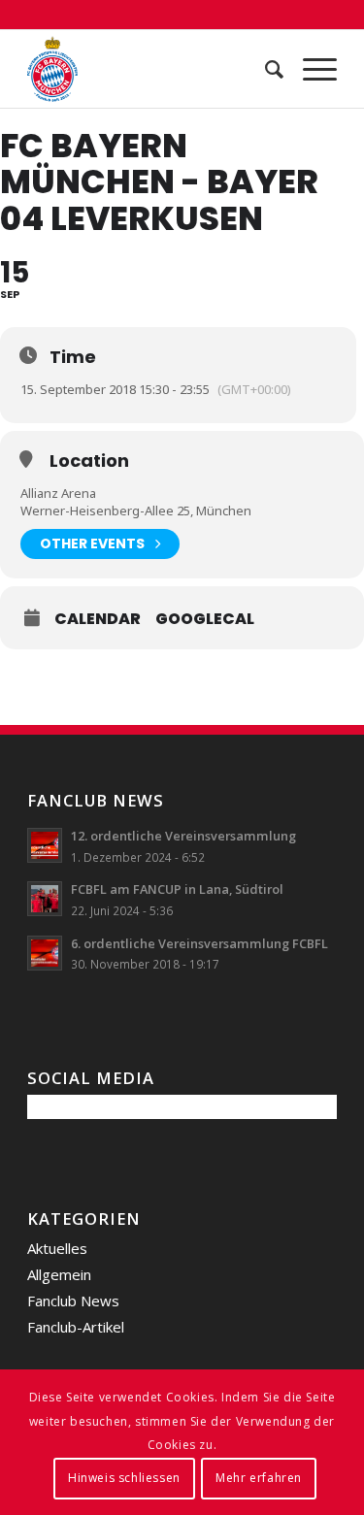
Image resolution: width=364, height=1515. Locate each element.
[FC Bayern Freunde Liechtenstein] (151, 69)
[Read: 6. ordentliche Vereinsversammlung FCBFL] (44, 953)
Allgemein (59, 1274)
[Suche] (264, 69)
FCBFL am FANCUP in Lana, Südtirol (177, 889)
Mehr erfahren (258, 1477)
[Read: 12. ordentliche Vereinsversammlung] (44, 845)
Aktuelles (57, 1248)
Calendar (97, 619)
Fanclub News (73, 1300)
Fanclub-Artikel (75, 1326)
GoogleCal (204, 619)
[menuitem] (264, 69)
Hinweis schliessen (124, 1477)
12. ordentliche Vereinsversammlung (183, 835)
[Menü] (310, 69)
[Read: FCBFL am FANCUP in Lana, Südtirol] (44, 898)
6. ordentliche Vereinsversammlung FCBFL (199, 943)
